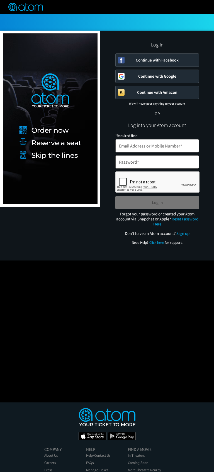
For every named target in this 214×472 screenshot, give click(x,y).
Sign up (182, 233)
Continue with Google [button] (157, 76)
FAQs (90, 462)
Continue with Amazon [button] (157, 92)
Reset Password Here (175, 221)
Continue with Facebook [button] (157, 60)
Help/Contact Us (98, 455)
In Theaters (136, 455)
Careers (50, 462)
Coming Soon (138, 462)
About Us (51, 455)
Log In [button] (157, 202)
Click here (156, 242)
